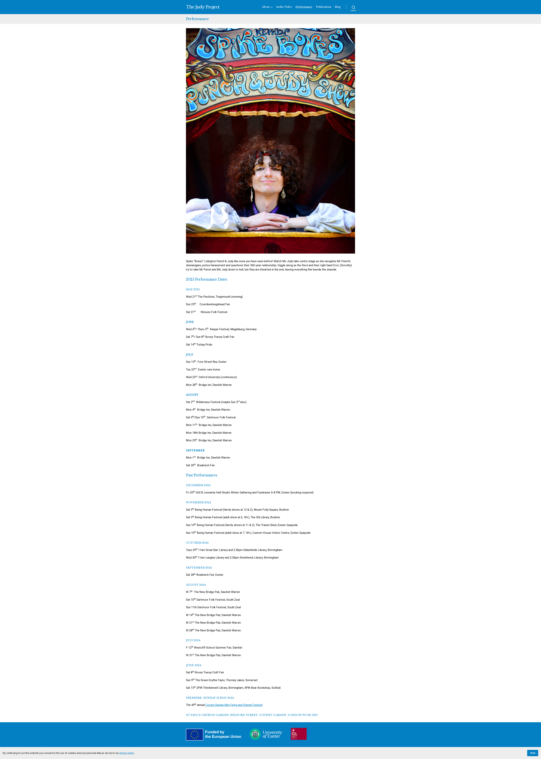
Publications (323, 6)
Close (532, 753)
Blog (338, 6)
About (266, 6)
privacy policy (126, 753)
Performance (303, 6)
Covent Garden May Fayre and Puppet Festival (233, 705)
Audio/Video (284, 6)
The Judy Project (202, 7)
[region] (270, 753)
